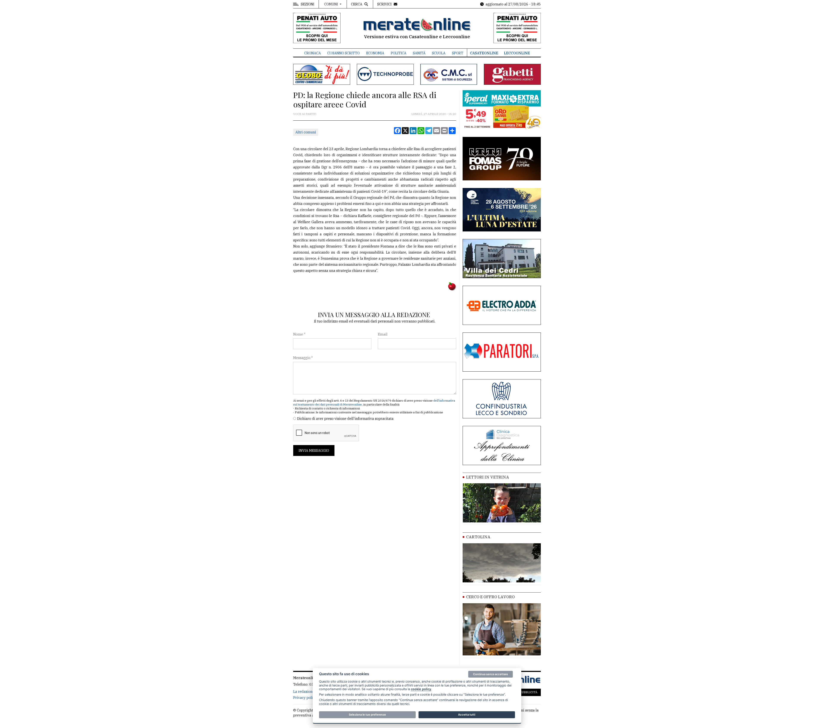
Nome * (299, 334)
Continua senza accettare (490, 674)
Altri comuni (305, 132)
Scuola (438, 53)
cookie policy (421, 689)
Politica (398, 53)
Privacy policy (304, 697)
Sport (457, 53)
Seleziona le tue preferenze (367, 714)
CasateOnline (484, 53)
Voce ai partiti (304, 114)
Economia (375, 53)
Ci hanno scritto (343, 53)
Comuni (331, 4)
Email (382, 334)
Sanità (419, 53)
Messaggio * (303, 358)
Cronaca (312, 53)
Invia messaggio (314, 450)
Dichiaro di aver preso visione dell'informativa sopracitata (345, 418)
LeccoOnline (517, 53)
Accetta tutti (466, 714)
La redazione (303, 691)
